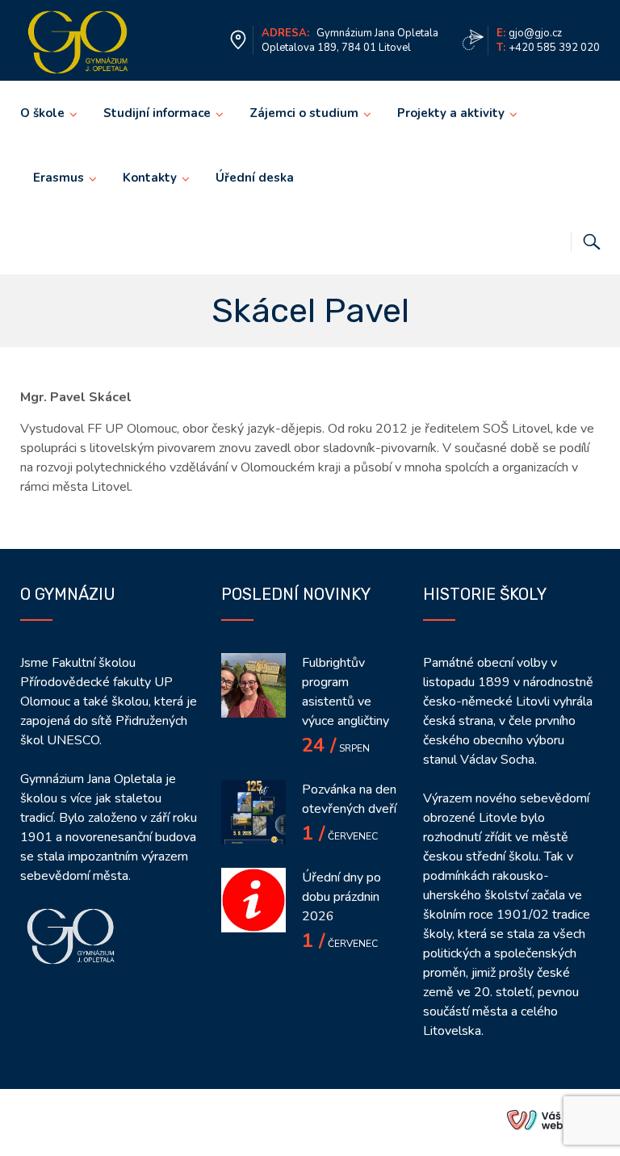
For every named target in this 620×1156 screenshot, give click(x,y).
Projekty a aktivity (451, 113)
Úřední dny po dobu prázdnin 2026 (341, 897)
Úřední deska (255, 178)
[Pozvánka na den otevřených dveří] (253, 812)
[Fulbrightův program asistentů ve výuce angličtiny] (253, 685)
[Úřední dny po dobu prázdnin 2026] (253, 900)
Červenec (340, 836)
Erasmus (58, 178)
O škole (42, 113)
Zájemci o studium (303, 113)
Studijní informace (157, 113)
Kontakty (150, 178)
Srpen (336, 748)
